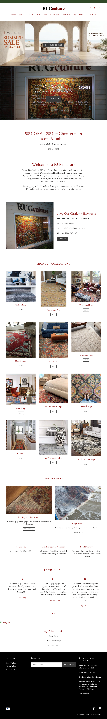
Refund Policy (11, 663)
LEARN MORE (29, 529)
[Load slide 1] (48, 117)
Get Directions (84, 693)
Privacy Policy (11, 666)
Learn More (78, 532)
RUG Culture (86, 714)
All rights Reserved (96, 714)
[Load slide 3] (52, 117)
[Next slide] (58, 117)
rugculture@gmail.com (92, 677)
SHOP (21, 309)
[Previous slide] (44, 117)
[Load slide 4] (54, 117)
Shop (53, 107)
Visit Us (62, 239)
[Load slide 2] (50, 117)
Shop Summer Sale (53, 45)
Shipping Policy (11, 669)
